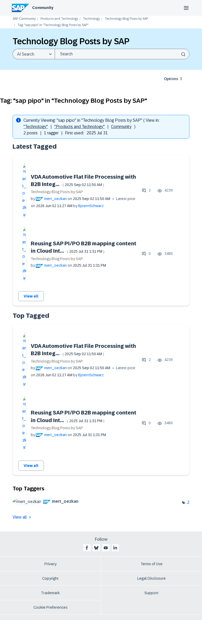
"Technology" (35, 126)
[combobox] (122, 54)
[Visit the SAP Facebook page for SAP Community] (87, 548)
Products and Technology (59, 19)
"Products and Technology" (79, 126)
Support (151, 593)
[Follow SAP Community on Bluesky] (96, 548)
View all (31, 296)
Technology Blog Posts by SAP (126, 19)
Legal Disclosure (151, 578)
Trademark (50, 593)
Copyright (50, 578)
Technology (91, 19)
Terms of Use (152, 564)
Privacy (50, 564)
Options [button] (171, 79)
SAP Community (24, 19)
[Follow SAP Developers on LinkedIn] (115, 548)
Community (42, 8)
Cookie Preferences (50, 607)
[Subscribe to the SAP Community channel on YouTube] (106, 548)
